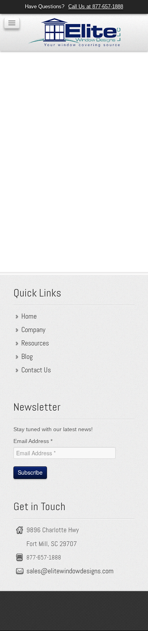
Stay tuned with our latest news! (53, 429)
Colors (63, 94)
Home (29, 316)
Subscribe (30, 472)
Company (33, 329)
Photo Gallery (107, 94)
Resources (35, 343)
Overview (24, 94)
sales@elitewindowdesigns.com (70, 571)
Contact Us (36, 370)
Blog (27, 356)
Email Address (32, 441)
